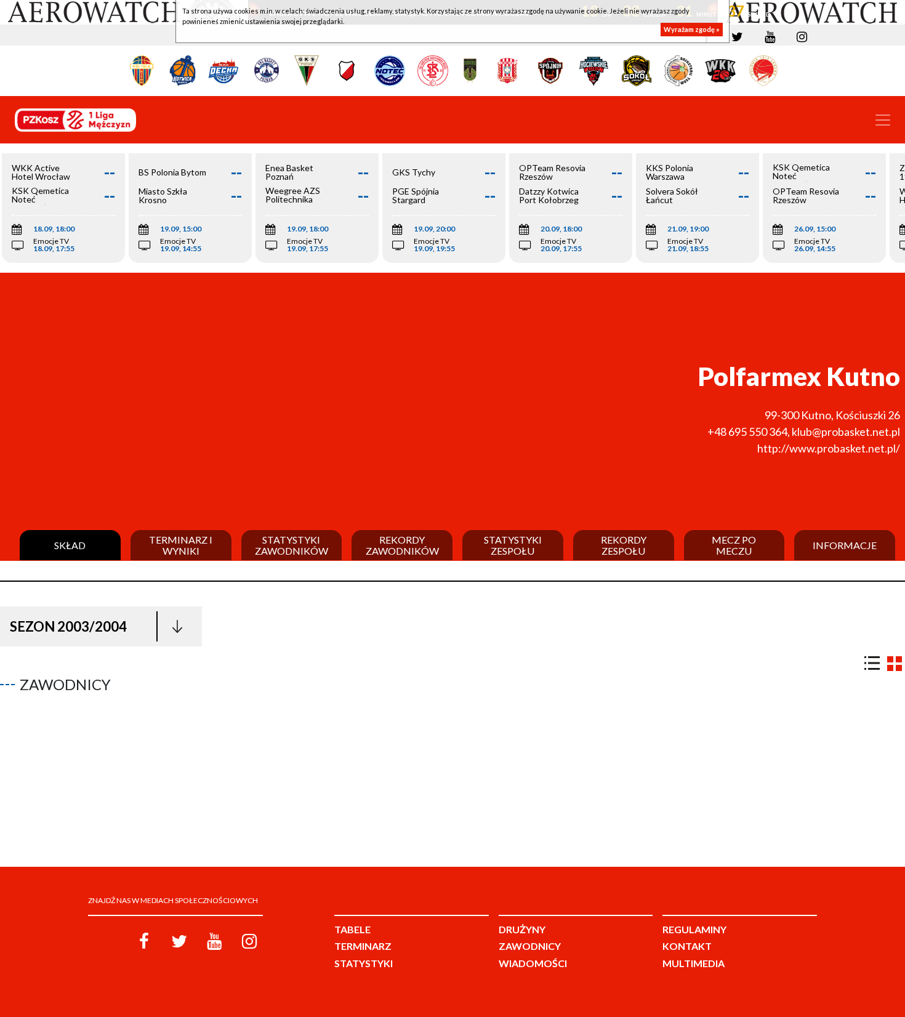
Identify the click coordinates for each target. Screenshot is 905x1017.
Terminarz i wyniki (180, 545)
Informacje (845, 545)
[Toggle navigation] (883, 120)
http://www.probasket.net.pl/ (828, 448)
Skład (70, 545)
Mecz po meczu (734, 545)
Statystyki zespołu (513, 545)
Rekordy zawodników (402, 545)
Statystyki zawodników (291, 545)
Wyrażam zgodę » (692, 29)
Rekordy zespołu (623, 545)
